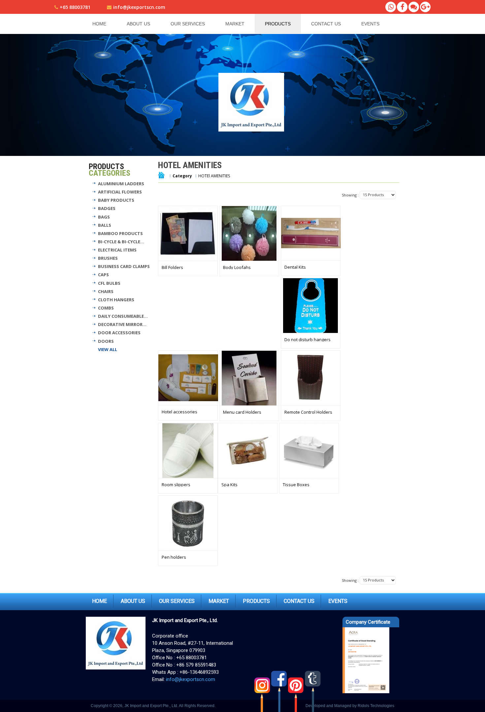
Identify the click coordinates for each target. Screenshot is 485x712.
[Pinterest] (296, 691)
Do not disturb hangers (307, 339)
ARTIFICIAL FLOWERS (120, 192)
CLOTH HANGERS (116, 300)
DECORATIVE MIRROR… (122, 324)
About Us (138, 23)
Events (370, 23)
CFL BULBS (109, 283)
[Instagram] (262, 691)
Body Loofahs (237, 267)
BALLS (104, 225)
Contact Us (326, 23)
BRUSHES (108, 258)
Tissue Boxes (296, 485)
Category (182, 176)
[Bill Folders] (187, 233)
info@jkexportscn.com (139, 7)
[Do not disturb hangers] (310, 305)
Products (278, 23)
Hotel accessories (179, 412)
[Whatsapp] (390, 7)
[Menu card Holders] (249, 378)
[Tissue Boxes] (309, 450)
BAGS (104, 217)
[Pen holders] (187, 523)
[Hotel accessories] (188, 377)
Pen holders (174, 557)
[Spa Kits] (247, 450)
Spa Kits (229, 485)
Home (99, 23)
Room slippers (176, 485)
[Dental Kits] (311, 233)
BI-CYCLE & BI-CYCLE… (121, 242)
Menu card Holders (242, 412)
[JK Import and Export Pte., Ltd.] (252, 102)
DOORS (106, 341)
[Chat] (413, 7)
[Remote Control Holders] (310, 378)
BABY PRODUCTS (116, 200)
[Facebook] (402, 7)
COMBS (106, 308)
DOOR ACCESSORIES (119, 333)
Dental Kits (295, 267)
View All (107, 349)
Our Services (188, 23)
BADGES (106, 208)
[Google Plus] (425, 7)
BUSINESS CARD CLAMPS (124, 266)
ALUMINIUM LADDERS (121, 184)
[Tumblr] (313, 691)
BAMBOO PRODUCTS (120, 233)
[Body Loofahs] (249, 233)
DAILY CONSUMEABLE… (123, 316)
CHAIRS (105, 291)
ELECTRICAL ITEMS (117, 250)
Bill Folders (172, 267)
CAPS (103, 275)
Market (234, 23)
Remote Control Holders (308, 412)
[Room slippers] (187, 450)
